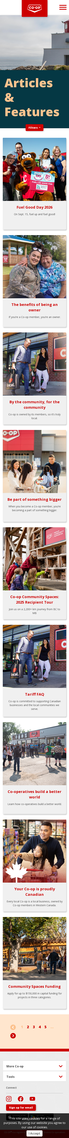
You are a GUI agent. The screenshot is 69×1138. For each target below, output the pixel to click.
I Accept (34, 1133)
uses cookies (31, 1118)
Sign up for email (21, 1107)
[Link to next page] (13, 1035)
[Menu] (63, 7)
